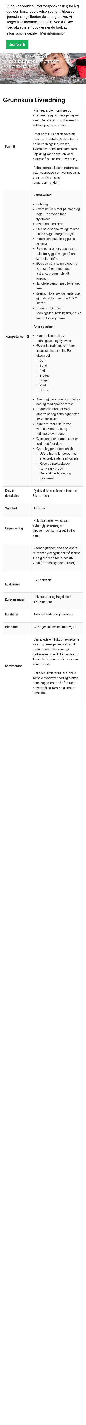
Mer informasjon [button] (52, 33)
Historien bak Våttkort (28, 56)
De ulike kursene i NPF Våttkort (34, 62)
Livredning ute (20, 67)
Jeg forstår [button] (17, 44)
